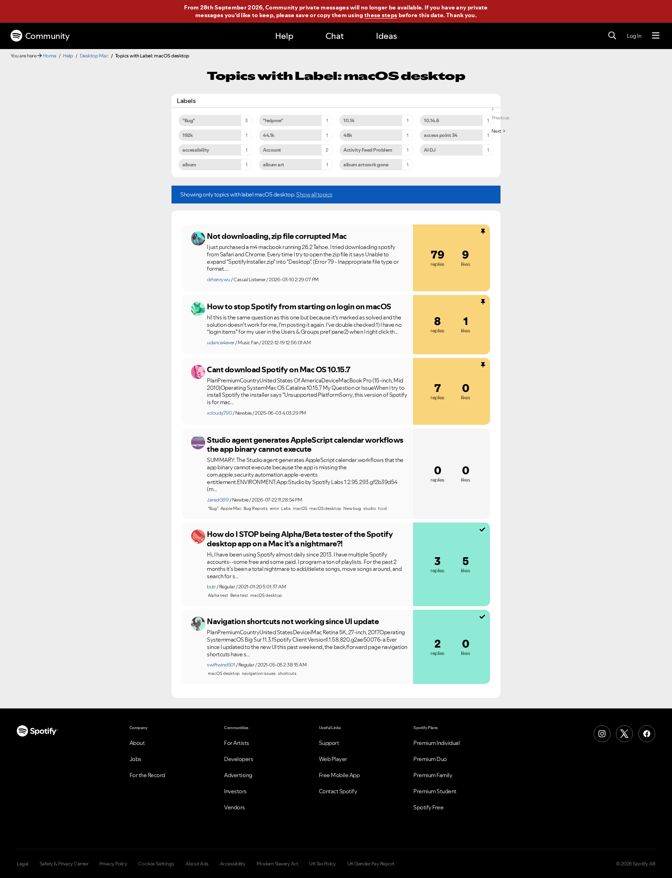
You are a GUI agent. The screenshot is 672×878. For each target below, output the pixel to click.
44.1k (268, 135)
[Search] (612, 35)
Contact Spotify (338, 791)
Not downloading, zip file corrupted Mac (277, 236)
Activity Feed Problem (367, 149)
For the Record (147, 775)
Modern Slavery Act (277, 863)
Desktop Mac (94, 55)
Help (284, 36)
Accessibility (233, 863)
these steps (380, 15)
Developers (238, 759)
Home (49, 55)
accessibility (195, 149)
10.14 (349, 120)
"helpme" (273, 120)
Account (272, 149)
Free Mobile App (339, 775)
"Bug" (188, 120)
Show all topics (314, 194)
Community (47, 36)
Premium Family (432, 775)
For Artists (236, 743)
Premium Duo (430, 759)
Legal (22, 863)
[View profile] (198, 238)
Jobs (135, 759)
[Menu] (656, 36)
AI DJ (430, 149)
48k (347, 135)
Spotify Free (428, 807)
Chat (335, 36)
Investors (235, 791)
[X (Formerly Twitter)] (624, 733)
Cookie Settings (156, 863)
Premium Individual (436, 743)
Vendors (234, 807)
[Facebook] (646, 733)
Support (329, 743)
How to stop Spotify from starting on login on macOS (299, 306)
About (137, 743)
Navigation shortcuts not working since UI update (293, 621)
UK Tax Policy (322, 863)
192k (187, 135)
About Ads (197, 863)
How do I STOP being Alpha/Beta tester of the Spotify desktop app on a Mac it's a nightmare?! (300, 539)
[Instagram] (602, 733)
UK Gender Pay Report (370, 863)
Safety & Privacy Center (64, 863)
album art (273, 164)
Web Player (333, 759)
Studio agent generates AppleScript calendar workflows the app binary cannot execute (305, 444)
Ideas (386, 36)
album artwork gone (365, 164)
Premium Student (434, 791)
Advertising (238, 775)
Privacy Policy (113, 863)
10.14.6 (431, 120)
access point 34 (440, 135)
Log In (634, 36)
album (189, 164)
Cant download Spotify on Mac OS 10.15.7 (278, 369)
